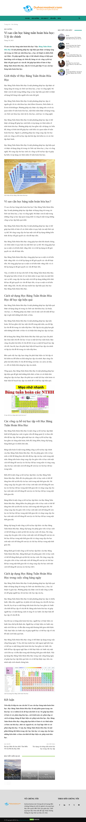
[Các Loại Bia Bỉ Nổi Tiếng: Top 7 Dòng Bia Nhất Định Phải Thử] (46, 770)
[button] (79, 18)
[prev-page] (5, 783)
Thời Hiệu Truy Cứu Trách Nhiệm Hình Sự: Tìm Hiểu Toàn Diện (74, 64)
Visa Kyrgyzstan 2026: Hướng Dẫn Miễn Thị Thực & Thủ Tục (12, 777)
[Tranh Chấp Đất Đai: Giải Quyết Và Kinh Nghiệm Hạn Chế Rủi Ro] (61, 72)
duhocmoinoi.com (24, 820)
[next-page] (9, 783)
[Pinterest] (69, 805)
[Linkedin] (64, 805)
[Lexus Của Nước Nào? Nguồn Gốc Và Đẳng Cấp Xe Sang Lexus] (29, 770)
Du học (27, 18)
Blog (59, 18)
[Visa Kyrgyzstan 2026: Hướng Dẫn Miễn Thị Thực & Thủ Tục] (12, 770)
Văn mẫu (53, 18)
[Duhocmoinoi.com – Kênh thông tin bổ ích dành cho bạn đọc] (43, 8)
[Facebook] (59, 805)
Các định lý (44, 18)
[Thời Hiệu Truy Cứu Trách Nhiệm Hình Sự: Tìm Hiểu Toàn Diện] (61, 63)
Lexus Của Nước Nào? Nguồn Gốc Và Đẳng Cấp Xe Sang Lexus (29, 776)
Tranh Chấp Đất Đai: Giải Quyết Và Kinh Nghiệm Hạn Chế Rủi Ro (74, 73)
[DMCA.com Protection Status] (34, 820)
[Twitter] (74, 805)
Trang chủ (7, 24)
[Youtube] (79, 805)
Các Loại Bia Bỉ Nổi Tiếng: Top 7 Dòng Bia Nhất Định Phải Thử (46, 777)
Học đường (35, 18)
